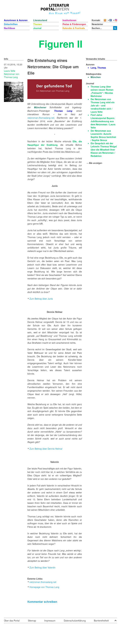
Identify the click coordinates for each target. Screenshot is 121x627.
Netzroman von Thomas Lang (11, 75)
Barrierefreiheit (101, 620)
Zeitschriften (11, 24)
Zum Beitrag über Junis (41, 298)
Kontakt (96, 20)
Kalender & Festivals (74, 28)
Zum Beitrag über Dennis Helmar (45, 448)
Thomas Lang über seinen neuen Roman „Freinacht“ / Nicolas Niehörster (102, 91)
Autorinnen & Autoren (16, 20)
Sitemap (32, 620)
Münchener (40, 107)
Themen (37, 24)
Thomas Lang (63, 110)
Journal (37, 28)
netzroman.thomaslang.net (40, 117)
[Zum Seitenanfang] (115, 619)
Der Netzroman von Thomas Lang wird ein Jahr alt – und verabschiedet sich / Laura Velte (103, 105)
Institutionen (69, 20)
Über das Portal (12, 620)
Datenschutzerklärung (75, 620)
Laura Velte (9, 70)
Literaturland (40, 20)
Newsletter (97, 24)
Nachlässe (9, 28)
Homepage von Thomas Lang (44, 587)
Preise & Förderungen (74, 24)
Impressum (49, 620)
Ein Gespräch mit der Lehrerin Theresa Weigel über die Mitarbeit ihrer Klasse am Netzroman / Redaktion (104, 149)
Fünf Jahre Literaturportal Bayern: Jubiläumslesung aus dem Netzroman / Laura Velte (103, 121)
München (96, 77)
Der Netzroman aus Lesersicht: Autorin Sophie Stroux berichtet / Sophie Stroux (103, 135)
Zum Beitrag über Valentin (42, 567)
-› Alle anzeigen (94, 163)
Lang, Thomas (98, 67)
